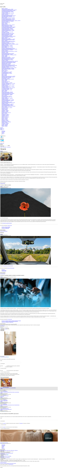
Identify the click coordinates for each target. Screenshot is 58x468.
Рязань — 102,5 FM (4, 79)
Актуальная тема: (9, 319)
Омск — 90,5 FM (4, 69)
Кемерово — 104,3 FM (5, 44)
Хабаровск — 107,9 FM (5, 101)
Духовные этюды (2, 183)
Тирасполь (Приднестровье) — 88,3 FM (7, 92)
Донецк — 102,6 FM (4, 31)
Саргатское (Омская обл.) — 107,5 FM (7, 82)
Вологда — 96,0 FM (4, 23)
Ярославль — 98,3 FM (5, 108)
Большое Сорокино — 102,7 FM (6, 112)
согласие (4, 370)
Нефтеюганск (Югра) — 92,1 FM (6, 63)
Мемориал (3, 448)
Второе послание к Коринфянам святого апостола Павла (8, 387)
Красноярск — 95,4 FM (5, 52)
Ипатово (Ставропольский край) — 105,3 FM (8, 39)
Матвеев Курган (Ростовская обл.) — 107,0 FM (8, 57)
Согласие (4, 423)
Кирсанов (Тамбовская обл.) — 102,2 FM (7, 47)
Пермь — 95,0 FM (4, 74)
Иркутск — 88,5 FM (4, 40)
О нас (2, 447)
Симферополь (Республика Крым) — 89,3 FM (8, 84)
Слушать (1, 391)
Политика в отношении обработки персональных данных (8, 463)
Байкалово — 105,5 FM (5, 111)
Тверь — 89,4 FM (4, 91)
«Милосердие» (12, 450)
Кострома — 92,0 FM (5, 50)
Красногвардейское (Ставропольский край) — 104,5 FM (9, 51)
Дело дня (1, 127)
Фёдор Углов (2, 396)
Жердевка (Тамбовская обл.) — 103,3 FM (7, 34)
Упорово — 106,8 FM (5, 124)
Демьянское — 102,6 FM (5, 115)
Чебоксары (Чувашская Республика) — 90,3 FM (8, 102)
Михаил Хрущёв (10, 265)
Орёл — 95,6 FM (4, 71)
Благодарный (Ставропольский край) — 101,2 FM (8, 15)
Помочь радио (2, 329)
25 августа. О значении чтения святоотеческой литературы (10, 321)
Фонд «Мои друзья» (7, 450)
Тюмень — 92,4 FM (4, 97)
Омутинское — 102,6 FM (5, 123)
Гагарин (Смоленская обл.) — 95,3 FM (7, 26)
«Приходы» (16, 450)
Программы (3, 444)
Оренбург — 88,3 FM (5, 70)
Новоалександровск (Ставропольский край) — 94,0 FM (9, 65)
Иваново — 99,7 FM (4, 37)
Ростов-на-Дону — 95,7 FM (5, 78)
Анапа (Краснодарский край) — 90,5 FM (7, 11)
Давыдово (3, 269)
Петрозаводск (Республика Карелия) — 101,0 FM (8, 76)
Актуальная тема (2, 273)
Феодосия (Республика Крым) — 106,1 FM (7, 100)
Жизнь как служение (5, 395)
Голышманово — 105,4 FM (5, 114)
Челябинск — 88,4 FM (5, 103)
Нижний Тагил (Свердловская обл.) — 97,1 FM (8, 64)
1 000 (2, 325)
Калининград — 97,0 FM (5, 42)
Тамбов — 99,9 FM (4, 90)
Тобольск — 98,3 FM (4, 122)
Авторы (3, 132)
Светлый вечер (5, 404)
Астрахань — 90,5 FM (5, 12)
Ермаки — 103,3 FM (4, 116)
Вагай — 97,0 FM (4, 113)
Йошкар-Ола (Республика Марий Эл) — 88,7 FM (8, 41)
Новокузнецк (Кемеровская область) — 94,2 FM (8, 66)
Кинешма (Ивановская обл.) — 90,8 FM (7, 46)
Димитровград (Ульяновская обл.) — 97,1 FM (8, 30)
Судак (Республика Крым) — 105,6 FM (7, 88)
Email (1, 360)
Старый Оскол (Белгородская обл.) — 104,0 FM (8, 87)
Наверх (1, 442)
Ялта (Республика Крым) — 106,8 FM (7, 107)
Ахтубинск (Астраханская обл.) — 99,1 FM (8, 13)
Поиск (9, 145)
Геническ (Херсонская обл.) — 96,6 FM (7, 28)
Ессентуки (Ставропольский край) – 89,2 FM (8, 33)
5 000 (3, 325)
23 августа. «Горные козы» (5, 228)
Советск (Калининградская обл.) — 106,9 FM (8, 86)
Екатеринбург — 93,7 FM (5, 32)
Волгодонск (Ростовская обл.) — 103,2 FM (7, 21)
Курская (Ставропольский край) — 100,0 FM (8, 53)
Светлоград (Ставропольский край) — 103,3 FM (8, 83)
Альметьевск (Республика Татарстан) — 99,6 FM (8, 10)
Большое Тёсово (4, 270)
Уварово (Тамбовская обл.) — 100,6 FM (7, 98)
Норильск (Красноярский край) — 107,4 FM (8, 68)
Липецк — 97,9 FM (4, 55)
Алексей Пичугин (5, 265)
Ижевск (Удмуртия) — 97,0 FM (6, 38)
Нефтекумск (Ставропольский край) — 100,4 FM (8, 62)
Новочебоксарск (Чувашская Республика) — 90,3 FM (9, 67)
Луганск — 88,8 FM (4, 56)
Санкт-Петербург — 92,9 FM (6, 81)
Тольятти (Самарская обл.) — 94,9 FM (7, 94)
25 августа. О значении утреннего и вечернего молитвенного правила (11, 320)
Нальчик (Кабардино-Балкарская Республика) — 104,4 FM (10, 61)
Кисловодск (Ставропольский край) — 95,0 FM (8, 48)
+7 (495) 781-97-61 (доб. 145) (9, 453)
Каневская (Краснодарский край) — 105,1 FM (8, 43)
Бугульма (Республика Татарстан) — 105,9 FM (8, 18)
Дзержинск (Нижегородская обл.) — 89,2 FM (8, 29)
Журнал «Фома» (2, 450)
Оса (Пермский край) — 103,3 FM (6, 72)
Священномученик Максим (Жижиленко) (6, 409)
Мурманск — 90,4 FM (5, 60)
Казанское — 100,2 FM (5, 119)
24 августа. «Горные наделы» (6, 227)
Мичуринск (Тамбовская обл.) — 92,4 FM (7, 59)
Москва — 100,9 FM (4, 8)
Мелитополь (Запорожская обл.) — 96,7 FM (8, 58)
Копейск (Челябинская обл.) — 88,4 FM (7, 49)
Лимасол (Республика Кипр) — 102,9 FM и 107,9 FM (9, 54)
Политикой (3, 366)
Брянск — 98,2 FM (4, 17)
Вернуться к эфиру (2, 6)
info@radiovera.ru (2, 453)
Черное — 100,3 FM (4, 125)
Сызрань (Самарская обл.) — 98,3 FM (7, 89)
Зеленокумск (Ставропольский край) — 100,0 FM (8, 36)
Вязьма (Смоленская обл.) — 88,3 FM (7, 25)
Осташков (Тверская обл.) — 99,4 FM (7, 73)
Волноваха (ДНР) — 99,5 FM (6, 22)
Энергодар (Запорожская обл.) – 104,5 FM (7, 105)
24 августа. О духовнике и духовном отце (7, 322)
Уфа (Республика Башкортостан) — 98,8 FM (8, 99)
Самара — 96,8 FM (4, 80)
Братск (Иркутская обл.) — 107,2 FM (7, 16)
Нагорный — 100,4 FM (5, 120)
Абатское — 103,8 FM (5, 109)
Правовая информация (3, 462)
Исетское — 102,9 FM (5, 118)
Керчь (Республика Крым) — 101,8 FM (7, 45)
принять (1, 467)
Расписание (3, 131)
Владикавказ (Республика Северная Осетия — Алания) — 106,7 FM (11, 20)
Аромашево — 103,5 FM (5, 110)
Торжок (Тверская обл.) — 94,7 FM (6, 96)
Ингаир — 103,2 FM (4, 117)
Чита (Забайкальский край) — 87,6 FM (7, 104)
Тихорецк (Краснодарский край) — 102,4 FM (8, 93)
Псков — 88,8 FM (4, 75)
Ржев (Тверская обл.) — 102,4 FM (6, 77)
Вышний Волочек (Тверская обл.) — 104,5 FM (8, 24)
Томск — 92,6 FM (4, 95)
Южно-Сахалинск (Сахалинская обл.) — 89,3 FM (8, 106)
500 (0, 325)
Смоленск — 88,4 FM (5, 85)
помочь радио (2, 128)
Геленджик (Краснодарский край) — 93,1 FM (8, 27)
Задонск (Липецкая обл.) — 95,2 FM (7, 35)
